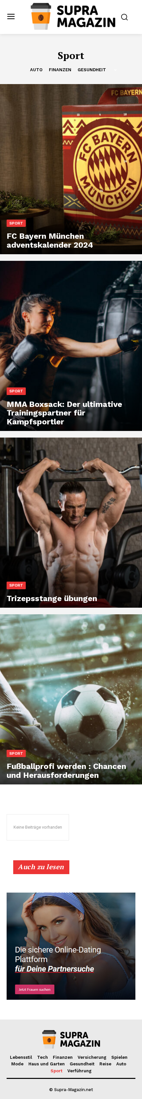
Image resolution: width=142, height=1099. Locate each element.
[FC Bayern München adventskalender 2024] (71, 169)
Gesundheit (92, 69)
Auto (36, 69)
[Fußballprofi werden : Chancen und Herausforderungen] (71, 699)
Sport (16, 223)
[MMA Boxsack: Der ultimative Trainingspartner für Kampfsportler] (71, 346)
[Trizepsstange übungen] (71, 523)
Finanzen (60, 69)
